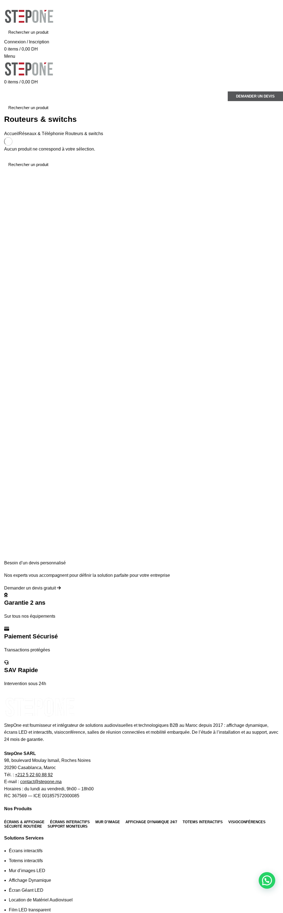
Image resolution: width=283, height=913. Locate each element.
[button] (267, 880)
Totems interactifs (26, 860)
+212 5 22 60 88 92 (34, 774)
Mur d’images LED (27, 870)
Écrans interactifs (26, 850)
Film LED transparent (30, 909)
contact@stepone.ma (41, 781)
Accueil (11, 133)
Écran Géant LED (26, 890)
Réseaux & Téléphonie (41, 133)
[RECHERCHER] (271, 32)
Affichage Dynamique (30, 880)
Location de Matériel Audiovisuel (41, 900)
